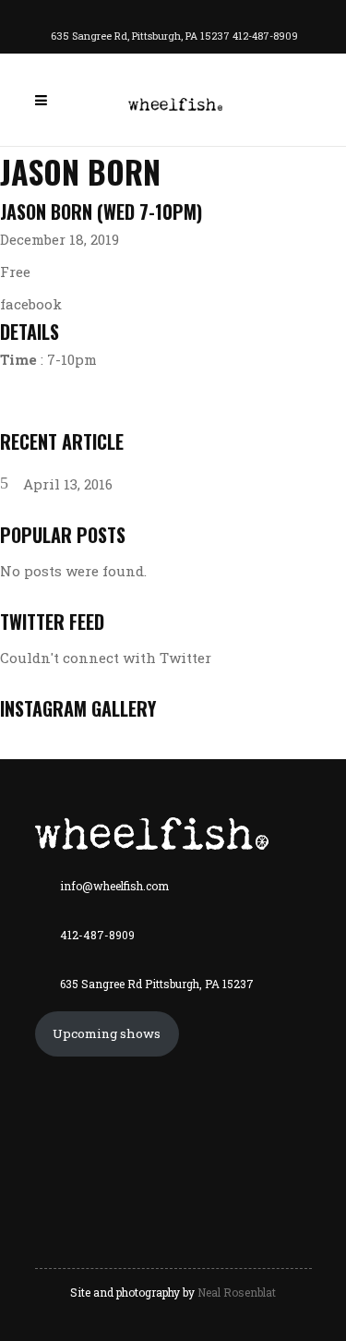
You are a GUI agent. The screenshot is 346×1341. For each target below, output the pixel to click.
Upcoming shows (107, 1033)
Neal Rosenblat (236, 1292)
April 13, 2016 (68, 484)
